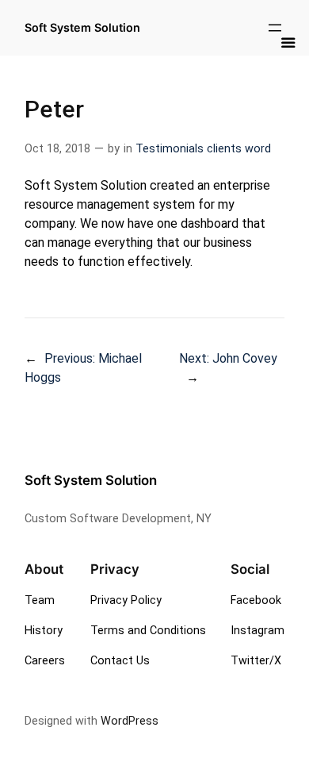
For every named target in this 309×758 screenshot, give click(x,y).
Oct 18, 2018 (57, 149)
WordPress (129, 721)
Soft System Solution (91, 480)
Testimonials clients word (203, 149)
